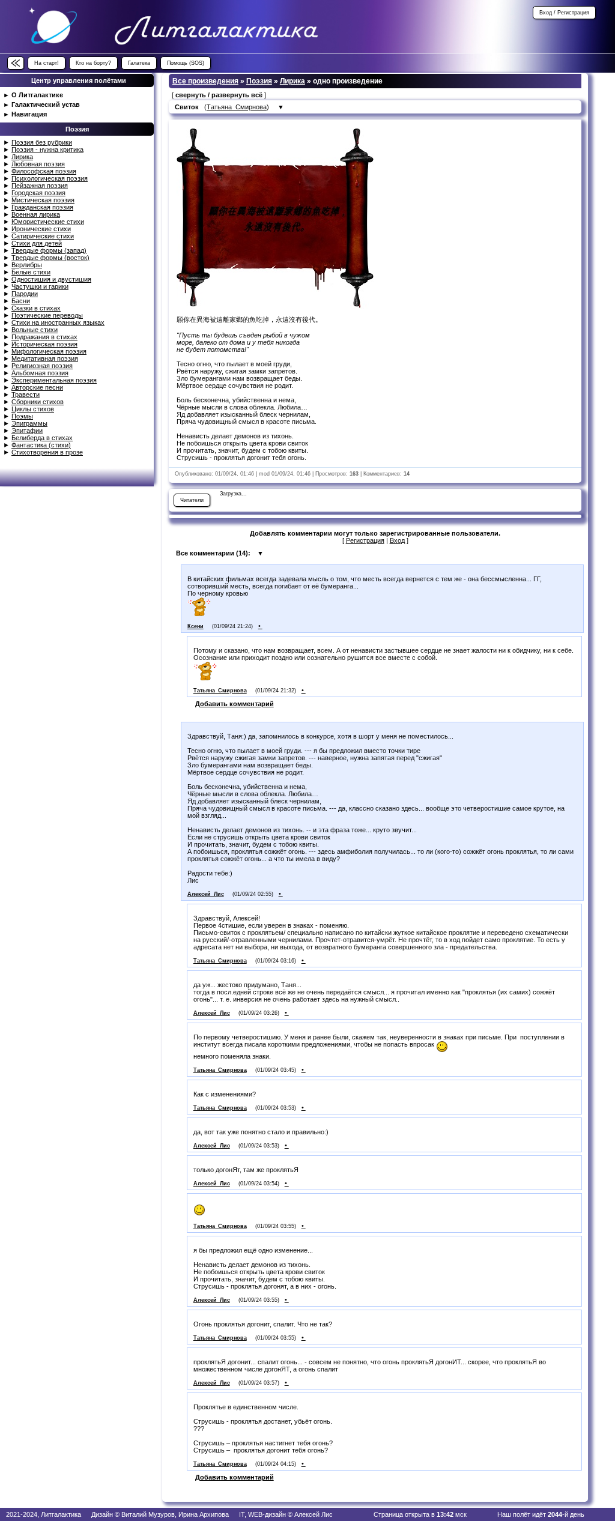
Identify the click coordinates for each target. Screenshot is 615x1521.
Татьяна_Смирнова (237, 106)
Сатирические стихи (42, 236)
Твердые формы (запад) (48, 250)
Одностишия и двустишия (51, 279)
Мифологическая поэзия (48, 351)
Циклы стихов (32, 409)
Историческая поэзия (44, 344)
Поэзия (259, 81)
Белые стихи (30, 272)
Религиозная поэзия (42, 365)
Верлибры (26, 264)
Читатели (192, 500)
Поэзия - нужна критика (47, 149)
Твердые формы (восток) (50, 257)
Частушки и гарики (39, 286)
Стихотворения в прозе (47, 452)
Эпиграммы (29, 423)
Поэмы (22, 416)
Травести (25, 394)
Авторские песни (37, 387)
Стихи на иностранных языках (58, 322)
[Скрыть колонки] (15, 63)
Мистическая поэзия (42, 200)
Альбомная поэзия (39, 372)
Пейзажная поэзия (39, 185)
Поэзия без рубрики (41, 142)
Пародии (24, 293)
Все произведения (205, 81)
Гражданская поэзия (42, 207)
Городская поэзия (38, 192)
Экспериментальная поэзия (54, 380)
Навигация (29, 114)
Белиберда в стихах (42, 437)
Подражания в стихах (44, 336)
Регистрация (365, 540)
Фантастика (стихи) (41, 445)
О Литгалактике (37, 94)
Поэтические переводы (47, 315)
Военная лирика (35, 214)
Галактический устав (45, 104)
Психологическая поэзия (49, 178)
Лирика (22, 156)
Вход (397, 540)
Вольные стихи (34, 329)
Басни (20, 300)
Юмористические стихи (47, 221)
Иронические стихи (41, 228)
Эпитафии (27, 430)
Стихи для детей (36, 243)
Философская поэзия (43, 171)
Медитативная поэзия (44, 358)
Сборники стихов (37, 401)
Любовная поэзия (38, 164)
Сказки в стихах (36, 308)
